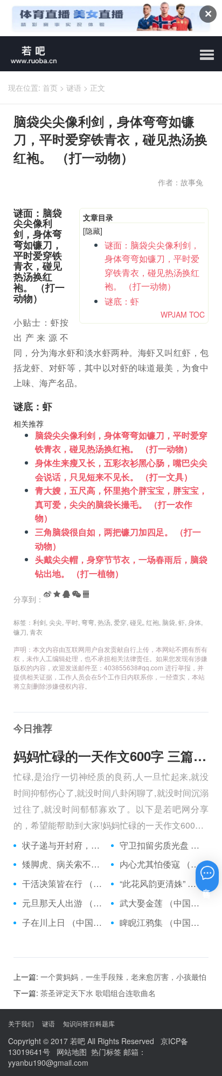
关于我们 (21, 1023)
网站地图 (72, 1051)
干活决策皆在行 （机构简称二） (62, 884)
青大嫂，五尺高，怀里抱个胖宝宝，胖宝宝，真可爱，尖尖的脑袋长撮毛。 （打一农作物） (121, 504)
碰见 (136, 622)
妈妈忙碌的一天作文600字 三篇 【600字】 (111, 756)
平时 (71, 622)
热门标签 (106, 1051)
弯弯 (87, 622)
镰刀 (19, 631)
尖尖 (55, 622)
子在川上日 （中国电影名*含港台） (62, 923)
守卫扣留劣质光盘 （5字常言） (160, 845)
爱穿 (120, 622)
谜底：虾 (122, 301)
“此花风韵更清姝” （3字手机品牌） (160, 884)
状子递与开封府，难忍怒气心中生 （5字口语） (62, 845)
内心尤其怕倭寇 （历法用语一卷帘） (160, 864)
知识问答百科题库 (89, 1023)
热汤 (104, 622)
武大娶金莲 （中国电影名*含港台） (160, 903)
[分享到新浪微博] (47, 594)
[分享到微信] (76, 594)
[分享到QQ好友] (66, 594)
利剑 (39, 622)
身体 (194, 622)
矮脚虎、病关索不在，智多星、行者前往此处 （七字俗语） (62, 864)
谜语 (73, 87)
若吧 (77, 1040)
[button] (207, 55)
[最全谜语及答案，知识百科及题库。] (30, 53)
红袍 (152, 622)
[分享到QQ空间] (56, 594)
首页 (50, 87)
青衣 (36, 631)
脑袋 (168, 622)
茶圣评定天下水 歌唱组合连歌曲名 (98, 992)
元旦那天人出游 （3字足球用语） (62, 903)
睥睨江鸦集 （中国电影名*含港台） (160, 923)
